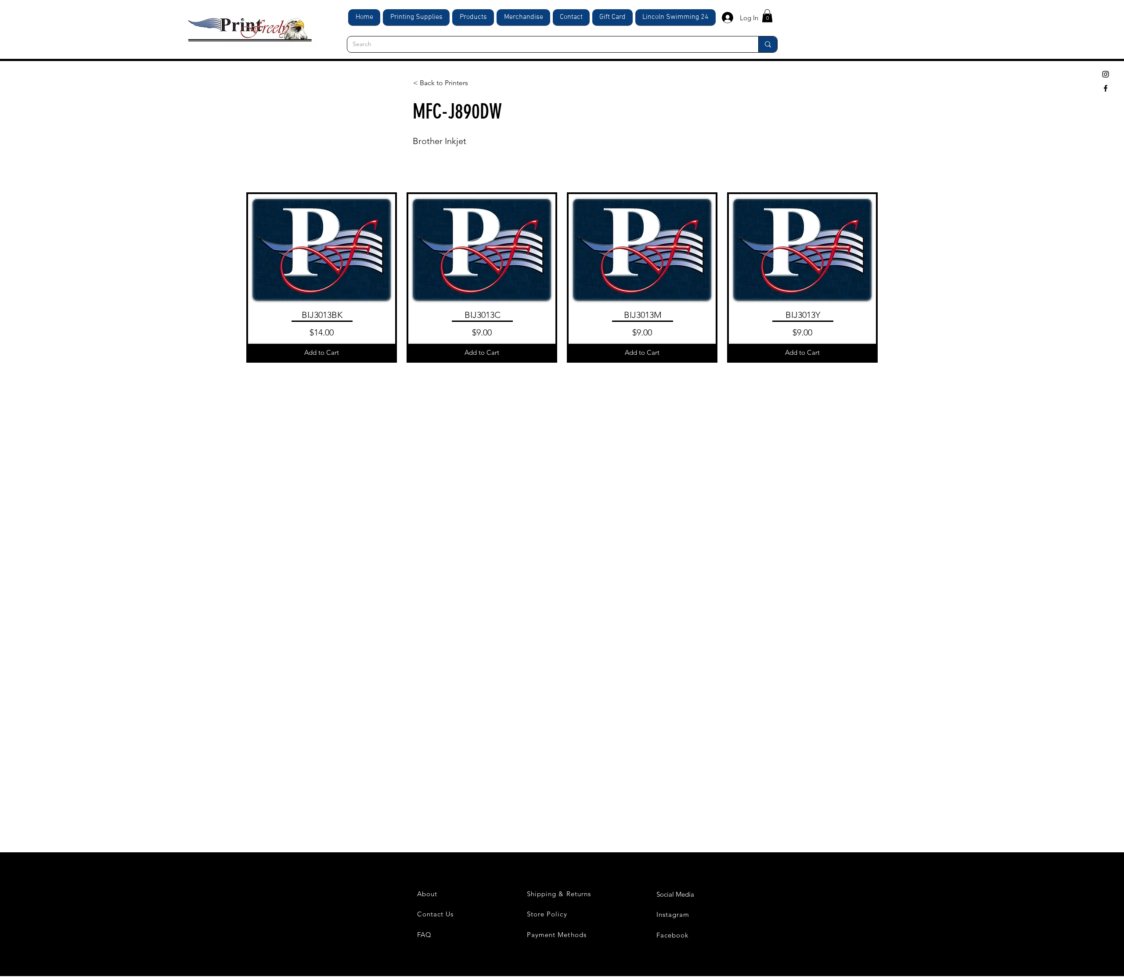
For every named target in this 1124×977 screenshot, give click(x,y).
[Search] (767, 44)
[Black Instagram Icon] (1105, 74)
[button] (767, 15)
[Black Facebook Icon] (1105, 88)
